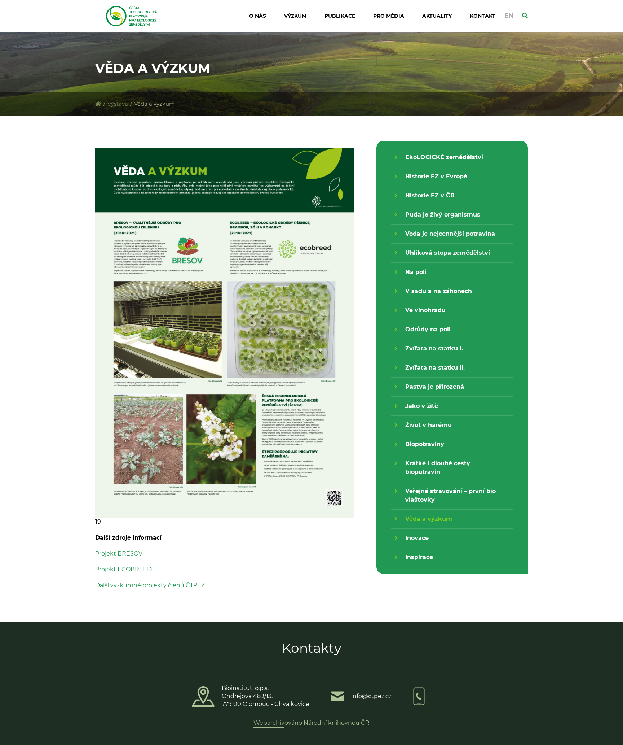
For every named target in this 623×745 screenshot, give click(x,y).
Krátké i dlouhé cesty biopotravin (437, 467)
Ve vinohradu (425, 310)
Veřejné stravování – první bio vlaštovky (450, 495)
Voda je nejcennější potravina (450, 233)
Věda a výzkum (428, 518)
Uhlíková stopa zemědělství (447, 252)
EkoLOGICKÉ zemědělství (444, 157)
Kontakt (482, 16)
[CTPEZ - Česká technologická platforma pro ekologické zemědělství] (98, 103)
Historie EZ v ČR (430, 195)
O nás (257, 16)
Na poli (416, 272)
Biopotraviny (424, 444)
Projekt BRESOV (118, 553)
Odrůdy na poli (428, 329)
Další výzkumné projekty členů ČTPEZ (150, 585)
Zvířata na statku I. (434, 348)
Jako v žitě (421, 405)
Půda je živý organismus (442, 214)
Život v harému (428, 425)
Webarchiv (268, 722)
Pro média (388, 16)
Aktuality (437, 16)
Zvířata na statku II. (435, 367)
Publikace (339, 16)
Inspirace (419, 557)
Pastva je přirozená (434, 386)
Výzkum (295, 16)
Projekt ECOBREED (123, 569)
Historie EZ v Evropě (436, 176)
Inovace (417, 538)
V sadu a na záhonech (438, 291)
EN (509, 15)
